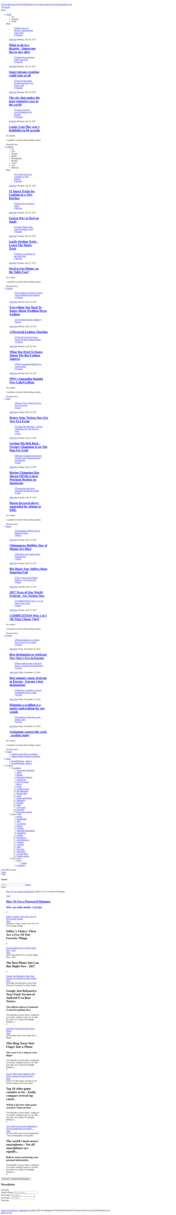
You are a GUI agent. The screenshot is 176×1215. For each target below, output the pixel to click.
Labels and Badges (24, 798)
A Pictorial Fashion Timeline (29, 332)
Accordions (21, 824)
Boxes (19, 784)
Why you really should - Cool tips (24, 907)
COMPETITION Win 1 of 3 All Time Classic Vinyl (28, 617)
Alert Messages (22, 840)
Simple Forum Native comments (24, 754)
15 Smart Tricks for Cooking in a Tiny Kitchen (22, 195)
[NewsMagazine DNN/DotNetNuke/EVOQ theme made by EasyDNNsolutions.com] (36, 4)
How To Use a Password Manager (28, 901)
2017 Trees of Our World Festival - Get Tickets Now (27, 594)
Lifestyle (9, 147)
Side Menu (20, 851)
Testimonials (21, 819)
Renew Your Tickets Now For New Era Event (29, 419)
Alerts (18, 796)
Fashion (9, 288)
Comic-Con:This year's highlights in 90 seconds (24, 128)
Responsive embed (24, 812)
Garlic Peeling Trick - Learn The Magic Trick (23, 245)
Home (24, 863)
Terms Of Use (6, 1210)
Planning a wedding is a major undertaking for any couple (27, 708)
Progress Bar (21, 793)
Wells (18, 805)
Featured (19, 35)
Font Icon (20, 849)
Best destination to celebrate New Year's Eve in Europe (28, 656)
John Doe (13, 39)
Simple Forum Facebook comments (25, 756)
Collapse (20, 842)
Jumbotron (20, 800)
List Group (20, 807)
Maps (8, 759)
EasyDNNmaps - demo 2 (21, 763)
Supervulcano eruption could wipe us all (24, 73)
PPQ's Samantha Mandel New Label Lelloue (26, 380)
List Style (20, 810)
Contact (15, 2)
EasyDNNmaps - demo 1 (21, 761)
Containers (20, 865)
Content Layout (22, 789)
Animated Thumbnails (25, 831)
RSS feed (23, 2)
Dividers (19, 803)
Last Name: (5, 1198)
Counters (20, 828)
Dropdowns (21, 837)
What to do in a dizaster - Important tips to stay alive (22, 48)
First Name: (6, 1195)
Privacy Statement (19, 1210)
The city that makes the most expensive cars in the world (24, 101)
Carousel (20, 844)
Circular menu (22, 854)
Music (8, 526)
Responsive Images (24, 777)
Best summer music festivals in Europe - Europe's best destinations (28, 681)
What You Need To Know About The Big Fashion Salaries (26, 355)
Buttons (19, 775)
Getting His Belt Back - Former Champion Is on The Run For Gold (28, 447)
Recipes (19, 181)
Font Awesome (22, 782)
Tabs (18, 821)
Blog (9, 2)
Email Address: (7, 1192)
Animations (21, 833)
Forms (19, 786)
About (3, 2)
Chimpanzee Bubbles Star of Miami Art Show (28, 547)
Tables (19, 773)
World (8, 14)
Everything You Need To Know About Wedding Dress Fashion (28, 311)
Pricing (19, 817)
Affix (18, 847)
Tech (8, 896)
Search (28, 885)
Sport (8, 399)
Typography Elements (25, 770)
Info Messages (22, 791)
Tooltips (19, 835)
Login (3, 872)
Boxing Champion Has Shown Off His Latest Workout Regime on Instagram (24, 478)
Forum (9, 752)
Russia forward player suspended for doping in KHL (25, 506)
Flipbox (19, 826)
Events (9, 635)
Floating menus (22, 856)
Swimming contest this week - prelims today (28, 733)
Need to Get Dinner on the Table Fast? (24, 270)
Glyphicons (21, 780)
